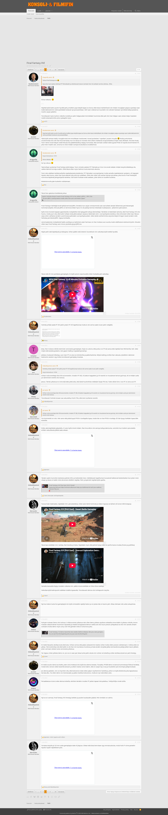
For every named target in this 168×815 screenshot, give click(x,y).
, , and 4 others (54, 737)
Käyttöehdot (115, 810)
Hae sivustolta (40, 14)
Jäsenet (48, 11)
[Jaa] (135, 73)
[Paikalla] (33, 415)
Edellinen (30, 70)
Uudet (39, 11)
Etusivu (136, 810)
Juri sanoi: (45, 390)
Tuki (131, 810)
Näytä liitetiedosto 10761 (50, 156)
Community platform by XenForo (75, 813)
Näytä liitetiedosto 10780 (50, 372)
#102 (138, 126)
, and (53, 495)
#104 (138, 190)
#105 (138, 228)
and (51, 787)
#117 (138, 661)
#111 (138, 425)
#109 (138, 386)
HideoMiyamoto (33, 66)
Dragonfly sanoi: (47, 77)
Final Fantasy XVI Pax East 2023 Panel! (62, 485)
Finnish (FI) (48, 810)
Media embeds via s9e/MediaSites (100, 813)
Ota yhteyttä (107, 810)
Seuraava (61, 70)
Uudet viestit (30, 14)
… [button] (38, 70)
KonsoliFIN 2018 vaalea (35, 810)
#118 (138, 678)
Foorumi (31, 11)
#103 (138, 149)
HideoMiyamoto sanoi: (49, 366)
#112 (138, 475)
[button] (42, 11)
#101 (138, 73)
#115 (138, 619)
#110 (138, 406)
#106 (138, 321)
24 (55, 70)
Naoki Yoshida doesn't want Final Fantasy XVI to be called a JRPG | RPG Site (67, 196)
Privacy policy (125, 810)
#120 (138, 742)
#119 (138, 694)
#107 (138, 345)
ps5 (50, 66)
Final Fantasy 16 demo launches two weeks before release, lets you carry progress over (78, 632)
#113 (138, 500)
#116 (138, 641)
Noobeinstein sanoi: (48, 130)
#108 (138, 362)
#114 (138, 601)
